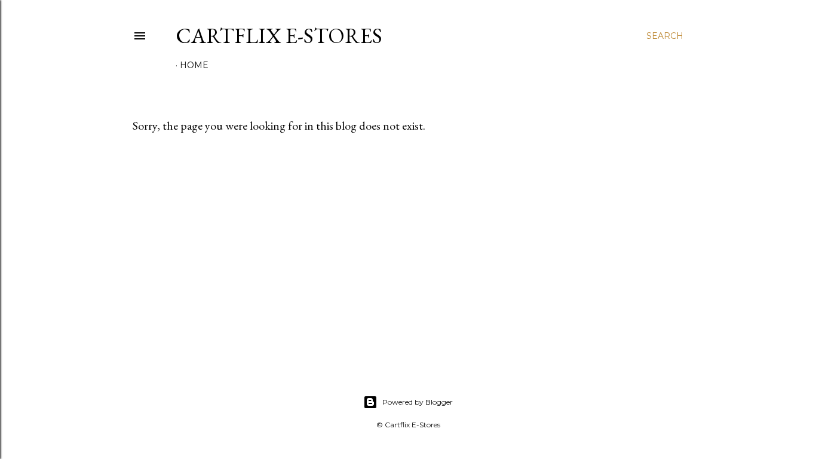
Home (194, 65)
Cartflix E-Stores (279, 36)
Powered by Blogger (417, 401)
